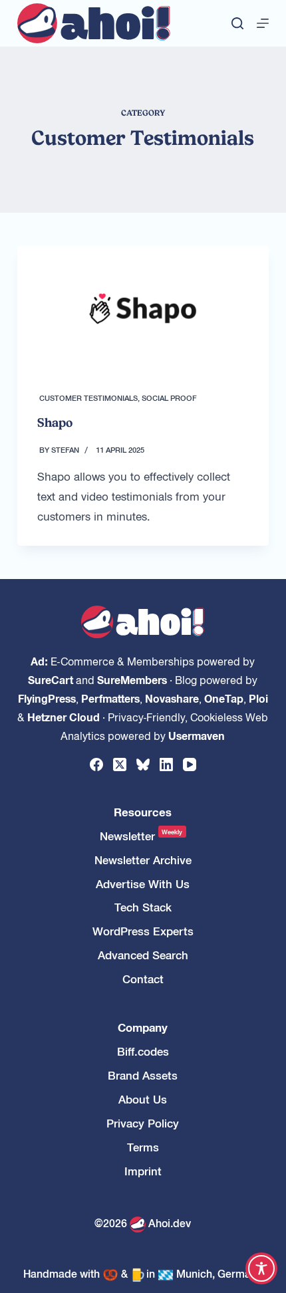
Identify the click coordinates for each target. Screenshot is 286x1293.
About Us (142, 1099)
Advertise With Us (143, 883)
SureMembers (132, 679)
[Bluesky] (143, 764)
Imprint (143, 1171)
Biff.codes (143, 1051)
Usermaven (196, 735)
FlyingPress (47, 698)
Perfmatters (110, 698)
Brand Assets (143, 1075)
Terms (143, 1147)
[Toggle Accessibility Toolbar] (261, 1268)
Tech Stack (143, 907)
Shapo (54, 422)
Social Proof (169, 397)
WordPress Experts (143, 931)
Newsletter (141, 836)
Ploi (258, 698)
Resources (143, 812)
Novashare (172, 698)
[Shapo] (143, 309)
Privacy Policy (142, 1123)
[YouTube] (189, 764)
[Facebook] (96, 764)
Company (143, 1027)
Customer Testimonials (88, 397)
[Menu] (263, 23)
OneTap (223, 698)
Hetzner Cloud (63, 716)
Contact (143, 979)
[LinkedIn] (166, 764)
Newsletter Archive (143, 860)
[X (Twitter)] (119, 764)
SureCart (50, 679)
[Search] (237, 23)
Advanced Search (143, 955)
